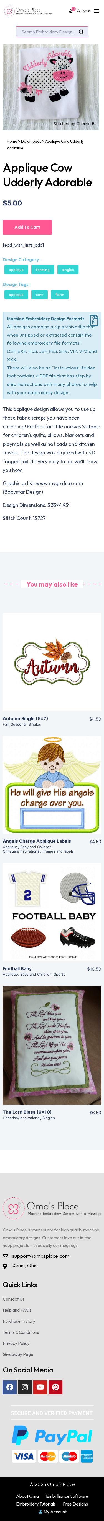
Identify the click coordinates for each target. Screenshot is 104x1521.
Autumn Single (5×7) (25, 718)
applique (16, 294)
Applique (16, 269)
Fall (6, 724)
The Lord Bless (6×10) (27, 1112)
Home (12, 141)
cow (39, 294)
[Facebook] (10, 1387)
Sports (59, 974)
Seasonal (18, 724)
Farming (43, 269)
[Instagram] (25, 1387)
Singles (68, 269)
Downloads (31, 141)
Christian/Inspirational (21, 851)
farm (59, 294)
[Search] (81, 32)
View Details (52, 666)
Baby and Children (36, 847)
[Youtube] (40, 1387)
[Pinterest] (55, 1387)
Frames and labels (58, 851)
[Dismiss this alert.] (94, 320)
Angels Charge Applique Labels (37, 841)
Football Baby (17, 968)
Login (85, 11)
